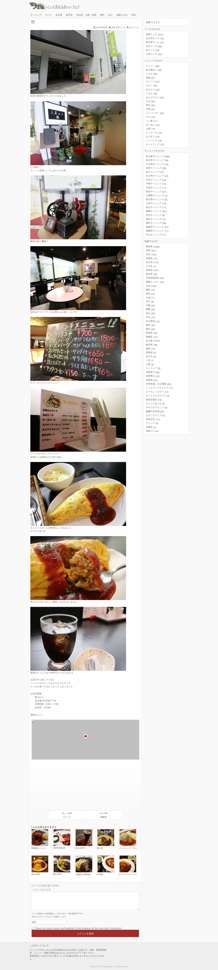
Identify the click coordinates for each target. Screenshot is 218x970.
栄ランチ (153, 50)
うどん (151, 93)
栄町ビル (152, 431)
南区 (150, 325)
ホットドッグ (155, 144)
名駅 (151, 250)
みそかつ (153, 89)
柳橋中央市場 (155, 411)
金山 (150, 313)
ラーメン (153, 66)
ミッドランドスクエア (159, 387)
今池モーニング (156, 187)
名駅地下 (153, 372)
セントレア (153, 368)
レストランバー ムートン (129, 874)
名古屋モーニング (158, 156)
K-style (100, 874)
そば (150, 101)
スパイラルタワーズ (157, 395)
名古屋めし (154, 70)
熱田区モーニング (157, 227)
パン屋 (151, 121)
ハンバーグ (154, 140)
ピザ (150, 117)
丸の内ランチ (155, 38)
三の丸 (151, 266)
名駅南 (151, 380)
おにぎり (153, 136)
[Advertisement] (58, 785)
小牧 (150, 364)
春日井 (69, 14)
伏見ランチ (120, 27)
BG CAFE (57, 874)
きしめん (153, 125)
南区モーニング (156, 219)
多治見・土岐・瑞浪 (86, 14)
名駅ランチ (154, 34)
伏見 (113, 27)
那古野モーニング (156, 199)
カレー (151, 85)
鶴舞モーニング (156, 211)
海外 (102, 14)
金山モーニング (156, 207)
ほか (110, 14)
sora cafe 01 (80, 848)
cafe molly (35, 874)
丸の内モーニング (157, 175)
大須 (151, 286)
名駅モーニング (156, 168)
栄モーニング (155, 172)
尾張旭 (151, 352)
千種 (150, 305)
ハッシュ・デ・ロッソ (128, 848)
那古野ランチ (155, 42)
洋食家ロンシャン (38, 848)
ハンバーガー (155, 113)
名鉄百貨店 (154, 399)
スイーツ (153, 81)
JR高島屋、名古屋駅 (158, 384)
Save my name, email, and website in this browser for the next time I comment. (78, 928)
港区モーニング (156, 223)
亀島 (150, 289)
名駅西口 (153, 376)
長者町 (151, 258)
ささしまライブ (155, 415)
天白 (150, 317)
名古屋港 (153, 321)
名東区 (151, 427)
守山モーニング (156, 234)
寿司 (150, 105)
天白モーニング (155, 215)
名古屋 (59, 14)
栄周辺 (152, 270)
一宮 (150, 360)
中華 (150, 109)
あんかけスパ (155, 97)
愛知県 (153, 246)
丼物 (150, 77)
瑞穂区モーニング (157, 230)
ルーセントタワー (157, 391)
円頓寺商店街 (155, 278)
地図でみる (122, 14)
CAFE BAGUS (59, 848)
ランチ (48, 14)
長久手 (151, 356)
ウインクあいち (155, 403)
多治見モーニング (157, 160)
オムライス (134, 27)
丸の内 (152, 262)
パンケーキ (154, 132)
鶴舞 (150, 309)
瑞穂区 (151, 337)
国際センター (155, 282)
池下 (150, 301)
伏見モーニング (156, 179)
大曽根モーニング (156, 195)
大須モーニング (156, 203)
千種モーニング (156, 183)
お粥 (150, 128)
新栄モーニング (156, 191)
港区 (150, 329)
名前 (34, 922)
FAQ (133, 14)
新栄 (150, 293)
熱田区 (151, 333)
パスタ (151, 73)
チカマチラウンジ (156, 407)
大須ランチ (154, 54)
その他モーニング (157, 164)
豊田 (150, 348)
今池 (150, 297)
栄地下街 (153, 419)
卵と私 (100, 848)
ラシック (152, 423)
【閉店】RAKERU (83, 874)
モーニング (35, 14)
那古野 (151, 274)
